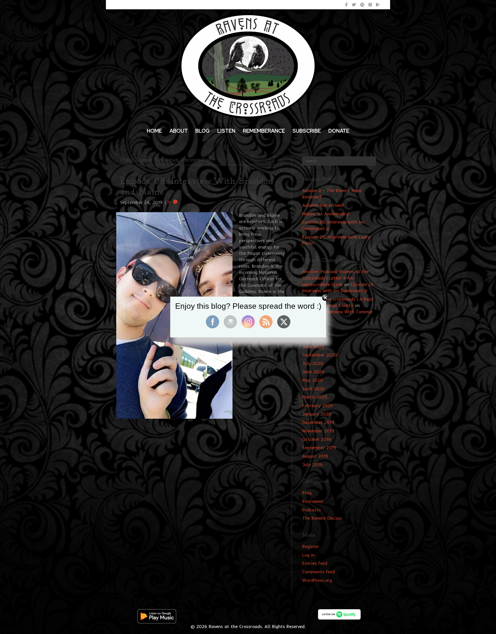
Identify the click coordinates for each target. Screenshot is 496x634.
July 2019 (312, 464)
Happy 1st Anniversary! (325, 213)
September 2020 (319, 355)
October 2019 (316, 439)
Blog (202, 131)
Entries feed (314, 563)
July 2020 (312, 363)
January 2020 (316, 414)
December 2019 (318, 422)
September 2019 (319, 447)
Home (154, 131)
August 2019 (315, 456)
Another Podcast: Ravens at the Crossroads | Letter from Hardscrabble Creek (335, 278)
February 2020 (317, 405)
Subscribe (306, 131)
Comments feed (318, 571)
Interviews (312, 501)
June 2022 (313, 346)
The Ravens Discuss (322, 518)
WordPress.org (317, 580)
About (178, 131)
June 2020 (313, 371)
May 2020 (312, 380)
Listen (226, 131)
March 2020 (314, 397)
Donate (338, 131)
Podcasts (311, 509)
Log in (308, 555)
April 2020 (313, 388)
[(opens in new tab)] (156, 616)
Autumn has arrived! (323, 205)
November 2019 (318, 430)
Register (310, 546)
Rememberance (264, 131)
